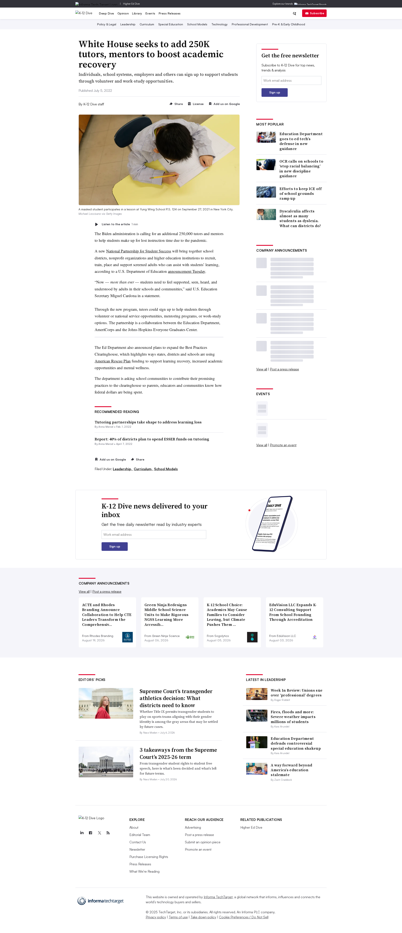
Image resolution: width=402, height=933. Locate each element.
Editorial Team (139, 835)
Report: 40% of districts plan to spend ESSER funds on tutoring (152, 439)
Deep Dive (106, 13)
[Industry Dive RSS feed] (108, 832)
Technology (219, 24)
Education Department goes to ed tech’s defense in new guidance (301, 141)
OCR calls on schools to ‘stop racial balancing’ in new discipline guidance (301, 169)
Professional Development (250, 24)
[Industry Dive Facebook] (90, 832)
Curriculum (147, 24)
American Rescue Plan (113, 361)
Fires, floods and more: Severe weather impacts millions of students (293, 716)
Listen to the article (120, 224)
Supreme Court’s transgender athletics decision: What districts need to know (176, 698)
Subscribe (317, 13)
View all (261, 369)
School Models (197, 24)
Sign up (274, 92)
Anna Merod (105, 426)
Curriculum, (143, 469)
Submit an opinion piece (202, 842)
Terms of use (178, 917)
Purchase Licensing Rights (148, 857)
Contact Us (137, 842)
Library (137, 13)
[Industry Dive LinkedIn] (81, 832)
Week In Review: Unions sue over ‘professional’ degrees (296, 693)
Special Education (170, 24)
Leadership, (123, 469)
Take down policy (203, 917)
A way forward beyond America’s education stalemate (291, 770)
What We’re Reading (144, 871)
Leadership (127, 24)
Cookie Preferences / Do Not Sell (243, 917)
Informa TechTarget (218, 897)
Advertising (193, 827)
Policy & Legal (106, 24)
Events (150, 13)
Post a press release (284, 369)
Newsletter (137, 849)
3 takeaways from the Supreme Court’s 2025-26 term (178, 753)
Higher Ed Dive (131, 3)
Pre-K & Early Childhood (288, 24)
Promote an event (283, 445)
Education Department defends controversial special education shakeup (296, 743)
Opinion (123, 13)
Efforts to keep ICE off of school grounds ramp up (301, 193)
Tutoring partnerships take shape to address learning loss (148, 422)
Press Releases (170, 13)
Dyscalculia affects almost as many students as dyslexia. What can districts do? (300, 218)
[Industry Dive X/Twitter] (99, 832)
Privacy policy (156, 917)
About (133, 827)
